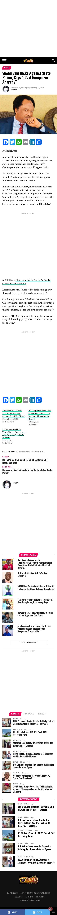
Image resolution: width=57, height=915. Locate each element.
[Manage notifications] (50, 909)
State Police (38, 452)
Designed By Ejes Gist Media (30, 900)
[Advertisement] (28, 28)
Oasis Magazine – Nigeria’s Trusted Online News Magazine (28, 893)
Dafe (15, 90)
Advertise (29, 896)
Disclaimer (40, 896)
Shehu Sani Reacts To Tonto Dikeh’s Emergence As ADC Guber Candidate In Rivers (13, 433)
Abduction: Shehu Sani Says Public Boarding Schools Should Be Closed (13, 413)
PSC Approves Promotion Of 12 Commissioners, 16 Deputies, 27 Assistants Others (39, 414)
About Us (18, 896)
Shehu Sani (25, 452)
